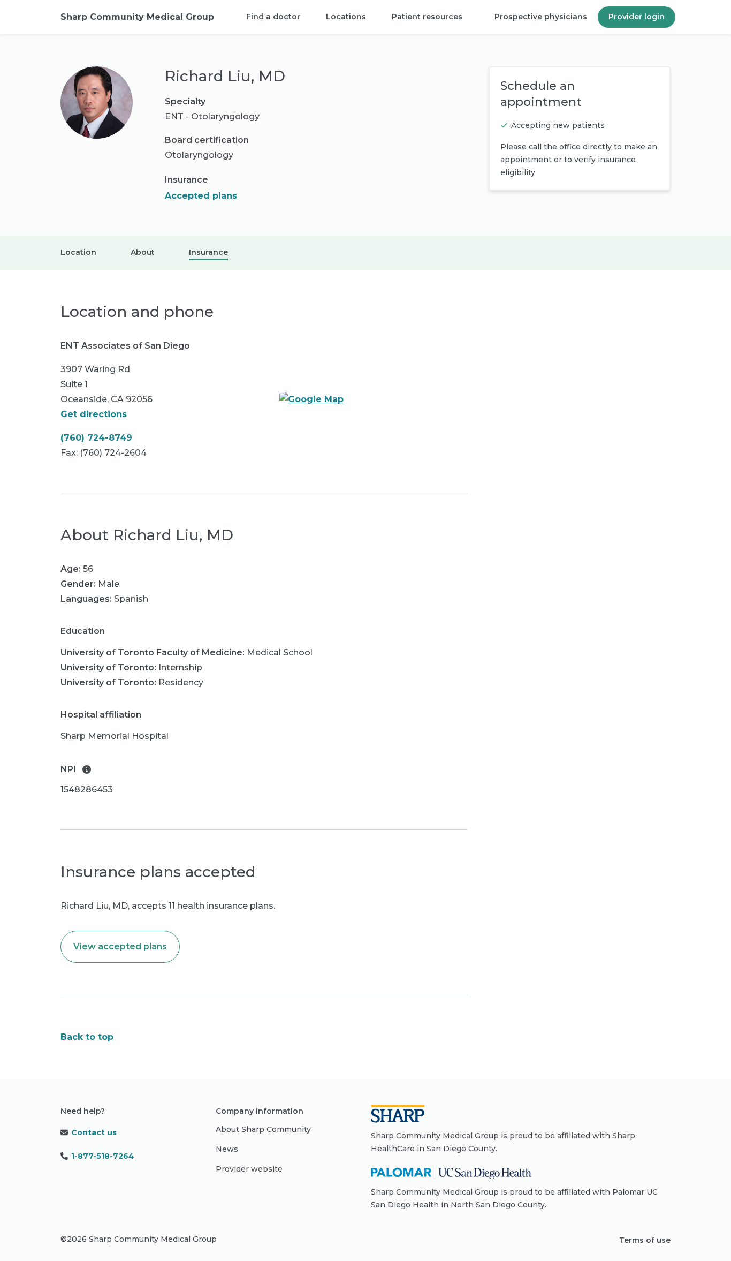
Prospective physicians (540, 16)
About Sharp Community (263, 1129)
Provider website (249, 1169)
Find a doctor (273, 16)
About (143, 252)
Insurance (208, 252)
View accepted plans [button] (120, 946)
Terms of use (645, 1240)
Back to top (86, 1037)
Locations (346, 16)
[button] (86, 769)
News (227, 1149)
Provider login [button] (636, 16)
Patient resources (427, 16)
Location (78, 252)
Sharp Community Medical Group (137, 17)
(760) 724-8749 (96, 438)
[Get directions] (373, 399)
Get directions (93, 414)
